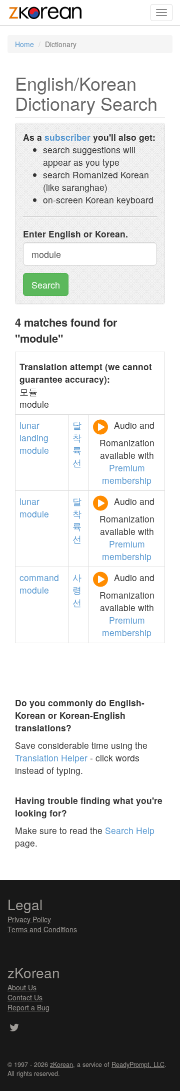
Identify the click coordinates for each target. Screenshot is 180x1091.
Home (24, 44)
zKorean (61, 1064)
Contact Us (25, 997)
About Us (22, 987)
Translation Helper (51, 757)
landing (34, 437)
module (34, 450)
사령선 (77, 590)
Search (46, 284)
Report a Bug (29, 1007)
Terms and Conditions (42, 929)
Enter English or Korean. (75, 233)
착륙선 (77, 450)
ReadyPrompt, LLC (138, 1064)
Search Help (129, 830)
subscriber (67, 137)
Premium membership (127, 473)
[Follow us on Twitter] (14, 1028)
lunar (30, 425)
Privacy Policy (29, 919)
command (39, 577)
